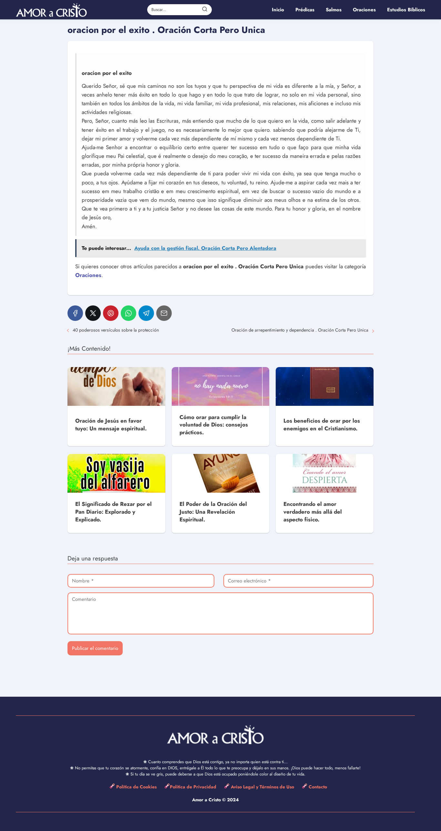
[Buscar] (204, 9)
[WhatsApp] (128, 313)
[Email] (164, 313)
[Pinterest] (110, 313)
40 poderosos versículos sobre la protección (116, 330)
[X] (93, 313)
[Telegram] (146, 313)
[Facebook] (75, 313)
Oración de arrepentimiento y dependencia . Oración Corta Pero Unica (299, 330)
